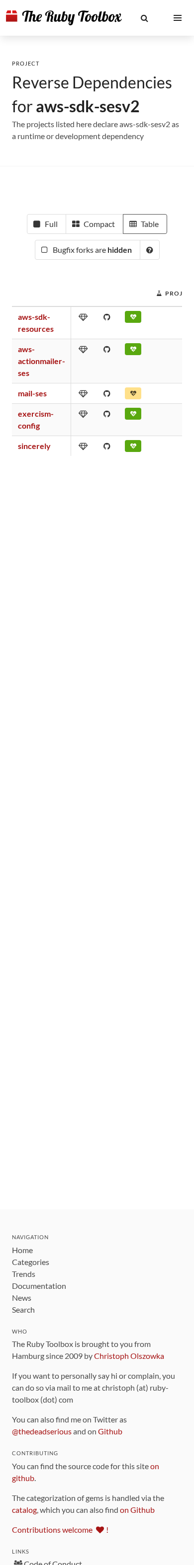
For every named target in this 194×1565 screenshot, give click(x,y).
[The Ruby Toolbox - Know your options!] (64, 18)
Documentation (39, 1285)
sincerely (34, 445)
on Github (137, 1509)
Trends (23, 1273)
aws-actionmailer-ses (41, 360)
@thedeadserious (42, 1431)
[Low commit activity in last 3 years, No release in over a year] (133, 395)
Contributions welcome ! (60, 1529)
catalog (24, 1509)
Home (22, 1250)
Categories (30, 1262)
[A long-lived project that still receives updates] (133, 319)
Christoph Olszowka (129, 1355)
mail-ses (32, 393)
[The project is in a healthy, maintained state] (133, 351)
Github (110, 1431)
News (21, 1297)
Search (23, 1309)
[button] (144, 18)
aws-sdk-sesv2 (88, 106)
